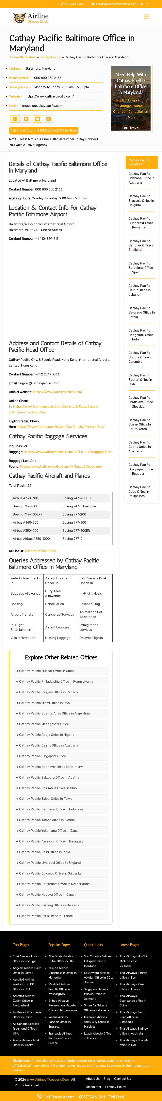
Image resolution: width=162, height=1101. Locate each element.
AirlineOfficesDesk (22, 57)
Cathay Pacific (50, 57)
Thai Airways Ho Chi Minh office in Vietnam (133, 961)
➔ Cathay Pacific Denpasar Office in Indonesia (50, 809)
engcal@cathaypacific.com (42, 106)
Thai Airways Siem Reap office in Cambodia (132, 1017)
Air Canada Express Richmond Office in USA (26, 1028)
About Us (93, 1079)
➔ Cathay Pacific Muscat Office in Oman (45, 671)
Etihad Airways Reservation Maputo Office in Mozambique (62, 1005)
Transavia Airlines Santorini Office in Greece (60, 1038)
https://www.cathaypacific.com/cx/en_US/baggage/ (61, 466)
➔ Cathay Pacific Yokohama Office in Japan (48, 831)
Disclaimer (93, 1087)
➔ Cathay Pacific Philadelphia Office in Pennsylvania (54, 681)
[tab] (146, 17)
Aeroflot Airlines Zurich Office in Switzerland (24, 1000)
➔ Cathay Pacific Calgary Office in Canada (47, 692)
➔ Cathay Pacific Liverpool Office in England (48, 863)
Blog (107, 1079)
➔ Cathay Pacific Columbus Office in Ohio (46, 788)
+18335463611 (74, 4)
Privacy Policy (115, 1087)
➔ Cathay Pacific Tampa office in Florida (45, 820)
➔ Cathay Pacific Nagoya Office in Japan (46, 894)
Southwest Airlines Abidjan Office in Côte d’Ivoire (98, 977)
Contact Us (122, 1079)
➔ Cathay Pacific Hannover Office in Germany (49, 767)
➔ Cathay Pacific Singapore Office (41, 756)
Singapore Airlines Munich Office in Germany (96, 994)
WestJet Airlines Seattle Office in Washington (59, 989)
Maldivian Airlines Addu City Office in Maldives (96, 1022)
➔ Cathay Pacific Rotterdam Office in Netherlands (52, 884)
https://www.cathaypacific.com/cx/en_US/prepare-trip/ (61, 427)
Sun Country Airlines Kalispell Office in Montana (97, 961)
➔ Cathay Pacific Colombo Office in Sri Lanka (49, 873)
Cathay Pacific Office (40, 551)
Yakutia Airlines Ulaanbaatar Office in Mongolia (62, 973)
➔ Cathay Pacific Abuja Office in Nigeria (45, 735)
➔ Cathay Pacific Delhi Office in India (43, 852)
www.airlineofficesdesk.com (48, 1079)
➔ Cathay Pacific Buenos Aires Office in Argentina (53, 713)
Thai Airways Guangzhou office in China (133, 1000)
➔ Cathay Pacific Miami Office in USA (43, 703)
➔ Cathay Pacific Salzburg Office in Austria (47, 777)
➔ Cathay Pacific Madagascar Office (42, 724)
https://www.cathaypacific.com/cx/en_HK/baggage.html (68, 452)
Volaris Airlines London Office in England (59, 1022)
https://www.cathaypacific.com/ (49, 96)
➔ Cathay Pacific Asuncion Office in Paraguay (49, 841)
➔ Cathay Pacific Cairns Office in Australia (47, 745)
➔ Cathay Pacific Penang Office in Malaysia (47, 905)
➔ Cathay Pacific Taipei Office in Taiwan (45, 799)
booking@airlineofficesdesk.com (116, 4)
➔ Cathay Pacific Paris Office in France (44, 916)
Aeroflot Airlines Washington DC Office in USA (24, 984)
